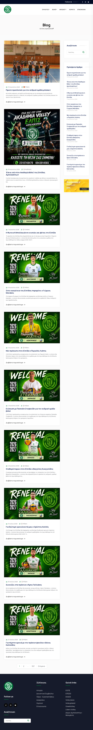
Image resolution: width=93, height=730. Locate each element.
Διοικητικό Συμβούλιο (45, 693)
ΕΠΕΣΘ (68, 693)
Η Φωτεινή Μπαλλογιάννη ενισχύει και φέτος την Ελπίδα (31, 232)
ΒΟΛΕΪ (54, 9)
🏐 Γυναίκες (26, 229)
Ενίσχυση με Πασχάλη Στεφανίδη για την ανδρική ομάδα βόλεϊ (30, 409)
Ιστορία (39, 690)
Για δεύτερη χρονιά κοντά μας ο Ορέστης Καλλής (27, 527)
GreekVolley (70, 706)
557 (33, 666)
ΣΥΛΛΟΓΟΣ (45, 9)
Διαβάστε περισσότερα (14, 102)
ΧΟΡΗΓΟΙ (72, 9)
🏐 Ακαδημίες (27, 169)
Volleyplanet (70, 703)
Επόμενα (41, 666)
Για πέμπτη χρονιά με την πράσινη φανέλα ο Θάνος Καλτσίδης (28, 643)
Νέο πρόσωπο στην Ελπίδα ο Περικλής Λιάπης (26, 351)
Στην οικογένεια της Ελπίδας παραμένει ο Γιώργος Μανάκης (28, 291)
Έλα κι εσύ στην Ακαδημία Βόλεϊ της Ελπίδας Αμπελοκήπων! (25, 173)
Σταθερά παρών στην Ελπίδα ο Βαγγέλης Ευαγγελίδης (29, 469)
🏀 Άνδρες (26, 87)
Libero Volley (71, 709)
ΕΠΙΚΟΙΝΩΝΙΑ (81, 9)
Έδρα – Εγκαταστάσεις (45, 697)
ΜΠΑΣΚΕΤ (62, 9)
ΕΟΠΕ (68, 690)
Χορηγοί (40, 703)
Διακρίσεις (41, 700)
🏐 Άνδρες (26, 287)
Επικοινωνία (41, 706)
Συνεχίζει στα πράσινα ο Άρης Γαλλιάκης (24, 585)
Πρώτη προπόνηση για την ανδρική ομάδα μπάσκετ (28, 90)
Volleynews (70, 700)
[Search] (84, 51)
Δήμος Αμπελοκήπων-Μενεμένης (74, 714)
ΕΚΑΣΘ (68, 697)
